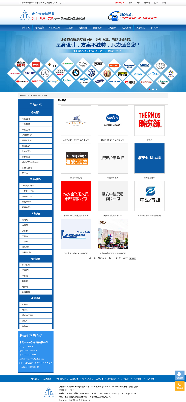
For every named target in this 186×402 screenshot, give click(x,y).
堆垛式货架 (27, 140)
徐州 (164, 3)
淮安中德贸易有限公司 (112, 216)
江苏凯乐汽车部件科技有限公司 (76, 140)
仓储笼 (25, 287)
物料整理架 (27, 252)
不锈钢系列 (54, 27)
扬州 (138, 3)
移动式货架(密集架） (31, 162)
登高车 (25, 310)
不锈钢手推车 (28, 191)
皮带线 (25, 225)
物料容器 (83, 27)
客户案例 (126, 27)
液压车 (25, 321)
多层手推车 (27, 202)
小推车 (25, 305)
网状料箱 (26, 292)
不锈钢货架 (27, 207)
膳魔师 (149, 140)
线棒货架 (26, 157)
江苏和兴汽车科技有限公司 (112, 140)
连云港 (147, 3)
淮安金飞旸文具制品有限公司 (76, 216)
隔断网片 (26, 247)
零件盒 (25, 276)
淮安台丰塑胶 (112, 178)
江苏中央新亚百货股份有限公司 (112, 253)
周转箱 (25, 281)
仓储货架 (39, 27)
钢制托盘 (26, 265)
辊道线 (25, 220)
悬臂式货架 (27, 135)
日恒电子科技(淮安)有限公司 (76, 253)
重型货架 (26, 130)
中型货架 (26, 124)
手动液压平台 (28, 315)
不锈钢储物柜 (28, 186)
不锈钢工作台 (28, 196)
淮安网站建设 (74, 400)
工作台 (25, 236)
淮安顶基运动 (149, 178)
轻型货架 (26, 119)
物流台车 (26, 326)
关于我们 (140, 27)
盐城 (156, 3)
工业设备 (68, 27)
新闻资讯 (112, 27)
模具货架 (26, 146)
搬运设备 (97, 27)
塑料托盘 (26, 270)
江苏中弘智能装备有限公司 (149, 216)
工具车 (25, 242)
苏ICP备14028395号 (109, 387)
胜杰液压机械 (76, 178)
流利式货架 (27, 151)
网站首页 (25, 27)
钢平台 (25, 173)
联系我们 (155, 27)
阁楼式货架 (27, 168)
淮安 (130, 3)
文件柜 (25, 231)
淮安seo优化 (85, 400)
